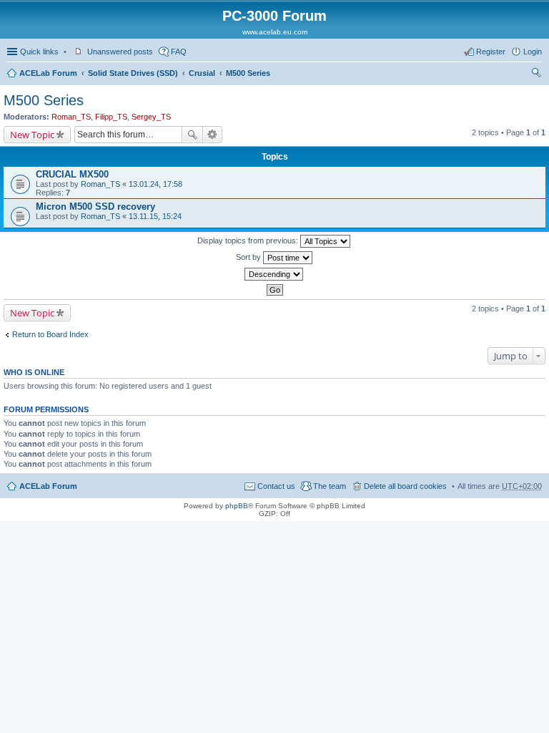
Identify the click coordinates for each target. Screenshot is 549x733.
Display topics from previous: (248, 240)
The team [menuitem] (329, 486)
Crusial (202, 73)
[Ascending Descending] (274, 274)
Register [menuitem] (490, 51)
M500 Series (248, 73)
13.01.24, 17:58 (155, 184)
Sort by (249, 257)
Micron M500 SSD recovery (95, 206)
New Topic (32, 134)
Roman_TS (71, 116)
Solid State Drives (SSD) (133, 73)
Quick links (39, 51)
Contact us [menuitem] (276, 486)
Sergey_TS (151, 116)
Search (192, 134)
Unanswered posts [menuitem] (120, 51)
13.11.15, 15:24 (155, 216)
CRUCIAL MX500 (72, 174)
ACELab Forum (48, 73)
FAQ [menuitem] (179, 51)
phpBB (236, 506)
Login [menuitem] (532, 51)
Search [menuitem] (536, 74)
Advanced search (212, 134)
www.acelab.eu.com (274, 32)
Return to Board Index (50, 334)
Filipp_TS (111, 116)
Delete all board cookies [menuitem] (405, 486)
